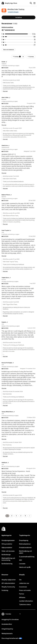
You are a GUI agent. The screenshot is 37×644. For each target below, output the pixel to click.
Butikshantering (7, 563)
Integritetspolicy (7, 629)
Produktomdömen (25, 547)
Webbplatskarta (7, 633)
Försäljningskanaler (8, 540)
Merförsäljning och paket (25, 552)
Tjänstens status (25, 604)
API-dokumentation (8, 583)
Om (20, 580)
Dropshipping (23, 540)
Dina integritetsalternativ (10, 638)
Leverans (22, 563)
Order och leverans (8, 551)
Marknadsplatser (25, 544)
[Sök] (31, 3)
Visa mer (5, 91)
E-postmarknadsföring (26, 556)
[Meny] (34, 3)
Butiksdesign (6, 554)
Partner (21, 594)
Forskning (5, 590)
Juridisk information (26, 601)
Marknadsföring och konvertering (8, 559)
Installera (18, 17)
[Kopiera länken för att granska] (6, 62)
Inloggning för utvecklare (10, 619)
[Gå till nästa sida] (30, 515)
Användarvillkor (7, 624)
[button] (23, 56)
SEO (20, 560)
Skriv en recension (8, 49)
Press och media (24, 590)
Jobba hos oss (24, 583)
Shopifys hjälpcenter (9, 580)
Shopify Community (8, 587)
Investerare (23, 587)
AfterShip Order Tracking (15, 9)
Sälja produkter (7, 547)
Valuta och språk (24, 567)
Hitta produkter (7, 544)
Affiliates (22, 597)
